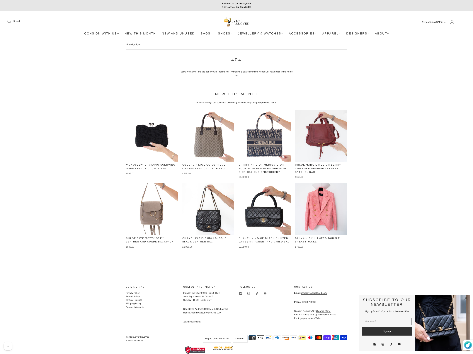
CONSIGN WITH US (100, 33)
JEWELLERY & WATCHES (259, 33)
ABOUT (381, 33)
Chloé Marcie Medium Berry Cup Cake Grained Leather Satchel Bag (318, 168)
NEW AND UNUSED (178, 33)
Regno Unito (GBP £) (433, 22)
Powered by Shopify (134, 340)
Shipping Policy (133, 303)
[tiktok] (257, 293)
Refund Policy (133, 296)
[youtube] (265, 293)
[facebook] (240, 293)
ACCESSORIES (302, 33)
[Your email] (387, 321)
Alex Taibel (315, 318)
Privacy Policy (133, 293)
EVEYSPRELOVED (140, 337)
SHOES (224, 33)
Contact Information (135, 307)
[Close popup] (466, 299)
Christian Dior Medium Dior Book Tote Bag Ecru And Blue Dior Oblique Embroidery (263, 168)
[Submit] (11, 21)
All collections (133, 44)
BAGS (205, 33)
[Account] (452, 22)
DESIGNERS (356, 33)
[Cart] (461, 22)
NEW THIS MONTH (140, 33)
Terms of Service (134, 300)
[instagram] (249, 293)
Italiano (239, 338)
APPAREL (330, 33)
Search (17, 21)
